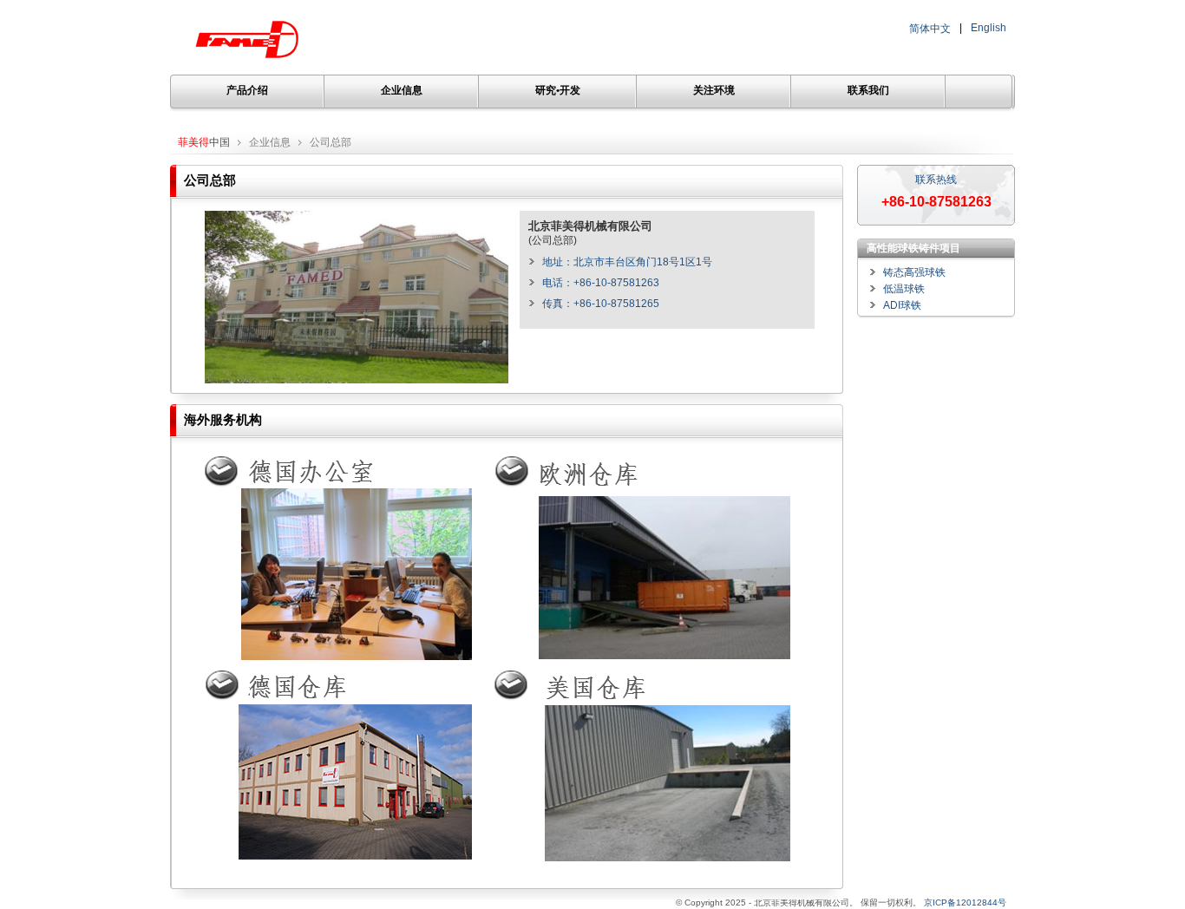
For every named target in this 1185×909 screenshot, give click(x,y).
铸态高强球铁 (914, 272)
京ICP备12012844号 (965, 902)
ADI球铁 (902, 305)
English (988, 28)
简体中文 (930, 29)
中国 (204, 142)
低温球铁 (904, 289)
